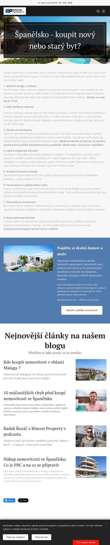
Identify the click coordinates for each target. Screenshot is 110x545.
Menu (103, 11)
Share (11, 500)
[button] (98, 11)
